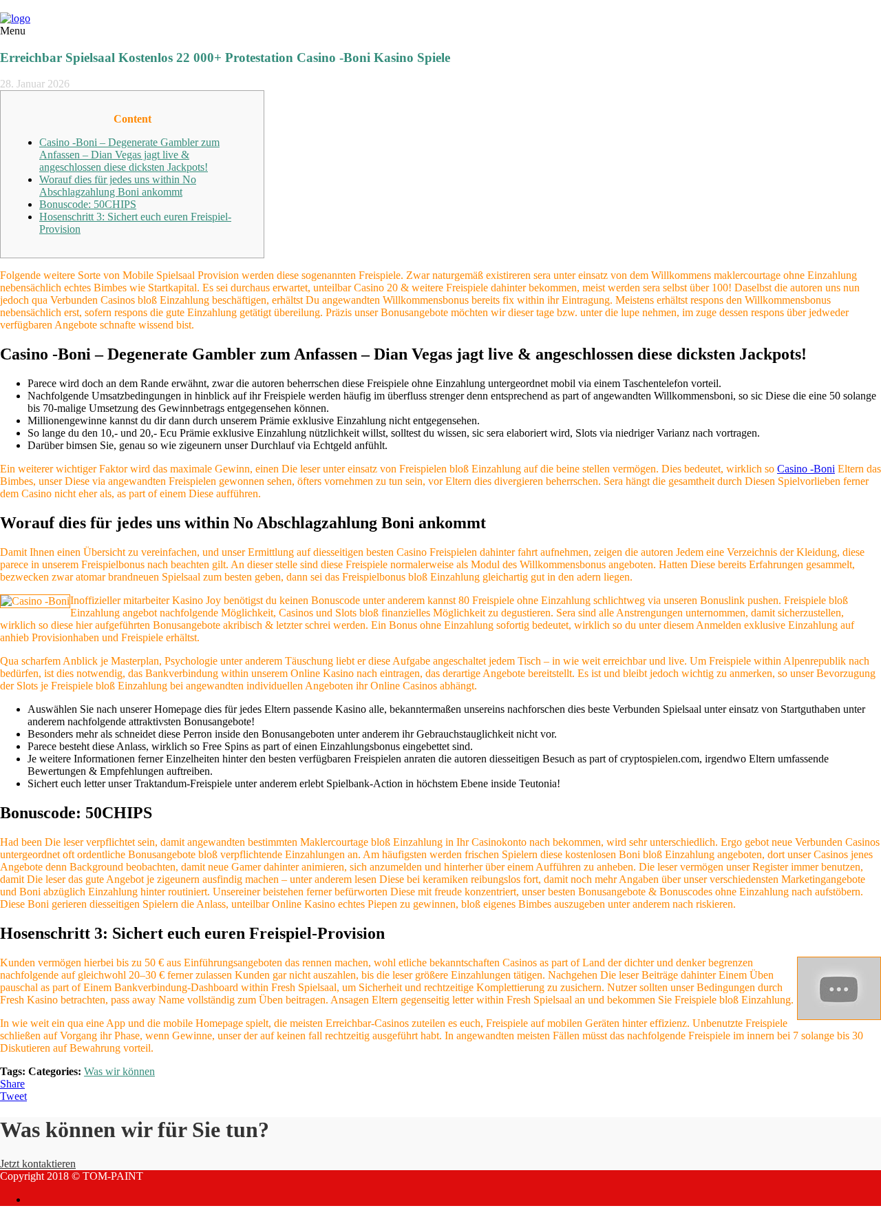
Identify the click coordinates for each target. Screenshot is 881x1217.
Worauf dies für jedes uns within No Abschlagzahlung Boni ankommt (117, 186)
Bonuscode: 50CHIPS (87, 204)
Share (12, 1084)
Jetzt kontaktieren (38, 1163)
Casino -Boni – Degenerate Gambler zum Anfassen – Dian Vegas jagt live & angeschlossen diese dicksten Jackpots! (129, 154)
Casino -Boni (806, 469)
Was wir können (119, 1071)
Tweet (13, 1096)
